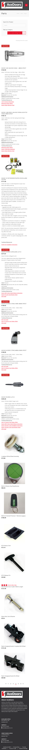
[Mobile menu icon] (26, 5)
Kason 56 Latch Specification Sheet (9, 294)
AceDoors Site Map (23, 748)
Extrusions (9, 33)
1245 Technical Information (7, 101)
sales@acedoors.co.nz (8, 728)
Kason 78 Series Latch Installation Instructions (11, 425)
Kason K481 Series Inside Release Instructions (11, 293)
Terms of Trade (12, 748)
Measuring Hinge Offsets (7, 103)
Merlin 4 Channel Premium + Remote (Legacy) (13, 516)
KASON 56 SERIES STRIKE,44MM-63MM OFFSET (13, 350)
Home (18, 13)
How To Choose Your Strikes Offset (9, 321)
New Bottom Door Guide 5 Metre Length (12, 586)
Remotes (20, 33)
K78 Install (3, 429)
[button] (26, 64)
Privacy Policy (16, 747)
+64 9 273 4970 (6, 726)
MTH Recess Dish (6, 545)
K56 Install (3, 296)
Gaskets (13, 33)
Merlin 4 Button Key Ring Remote (10, 486)
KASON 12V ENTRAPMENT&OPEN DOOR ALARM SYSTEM (14, 178)
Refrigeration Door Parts (16, 33)
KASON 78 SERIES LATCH (8, 397)
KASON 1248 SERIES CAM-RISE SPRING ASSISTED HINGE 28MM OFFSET (14, 113)
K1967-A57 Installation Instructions (9, 244)
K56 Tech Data (4, 319)
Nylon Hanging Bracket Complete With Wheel (13, 646)
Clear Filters (24, 33)
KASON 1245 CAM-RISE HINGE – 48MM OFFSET (13, 68)
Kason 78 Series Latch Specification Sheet (10, 427)
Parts (22, 13)
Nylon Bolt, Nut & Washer (8, 616)
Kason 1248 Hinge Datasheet (8, 149)
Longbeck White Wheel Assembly (10, 456)
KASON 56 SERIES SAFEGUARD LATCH (11, 252)
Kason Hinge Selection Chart (7, 105)
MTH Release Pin (5, 575)
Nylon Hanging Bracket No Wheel (10, 676)
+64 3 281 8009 (6, 740)
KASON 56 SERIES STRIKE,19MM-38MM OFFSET (13, 303)
